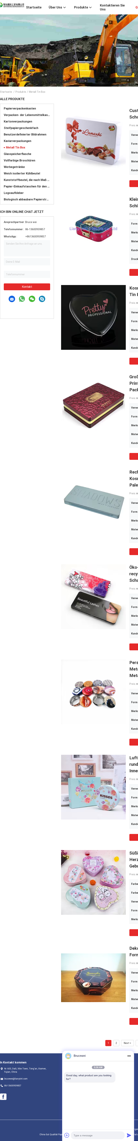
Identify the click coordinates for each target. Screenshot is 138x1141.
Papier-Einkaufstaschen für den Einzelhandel (27, 186)
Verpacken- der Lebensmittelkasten (27, 115)
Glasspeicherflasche (17, 154)
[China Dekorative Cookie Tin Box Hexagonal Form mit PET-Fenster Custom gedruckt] (93, 977)
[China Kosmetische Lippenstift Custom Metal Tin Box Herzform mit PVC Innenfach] (93, 317)
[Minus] (129, 1056)
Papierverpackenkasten (20, 108)
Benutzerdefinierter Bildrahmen (25, 134)
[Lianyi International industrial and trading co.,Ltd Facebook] (3, 1097)
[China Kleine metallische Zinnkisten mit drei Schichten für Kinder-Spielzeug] (93, 228)
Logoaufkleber (14, 193)
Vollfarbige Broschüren (19, 160)
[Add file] (66, 1135)
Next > (127, 1043)
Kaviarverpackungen (17, 141)
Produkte (20, 91)
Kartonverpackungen (18, 121)
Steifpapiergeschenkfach (21, 128)
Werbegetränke (14, 167)
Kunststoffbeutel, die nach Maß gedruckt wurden (27, 180)
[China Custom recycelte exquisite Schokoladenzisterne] (93, 139)
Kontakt (27, 286)
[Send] (129, 1135)
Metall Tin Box (15, 147)
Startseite (6, 91)
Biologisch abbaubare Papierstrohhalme (27, 199)
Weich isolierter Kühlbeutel (22, 173)
